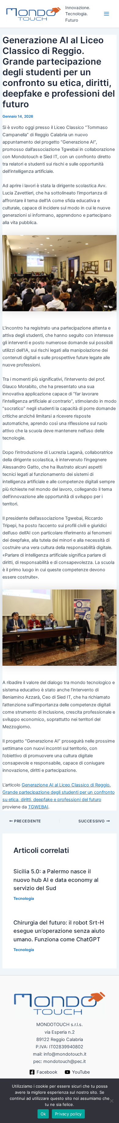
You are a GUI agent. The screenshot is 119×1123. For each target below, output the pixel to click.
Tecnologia (23, 898)
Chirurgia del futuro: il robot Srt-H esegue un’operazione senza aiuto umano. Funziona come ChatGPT (59, 931)
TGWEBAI (38, 807)
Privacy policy (68, 1113)
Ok (43, 1113)
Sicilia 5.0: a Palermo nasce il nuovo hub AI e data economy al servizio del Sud (56, 879)
